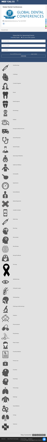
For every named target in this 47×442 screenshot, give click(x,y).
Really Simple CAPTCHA (26, 54)
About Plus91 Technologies (12, 438)
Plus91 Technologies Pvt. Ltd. (31, 440)
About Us (3, 438)
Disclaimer (30, 438)
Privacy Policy (23, 438)
